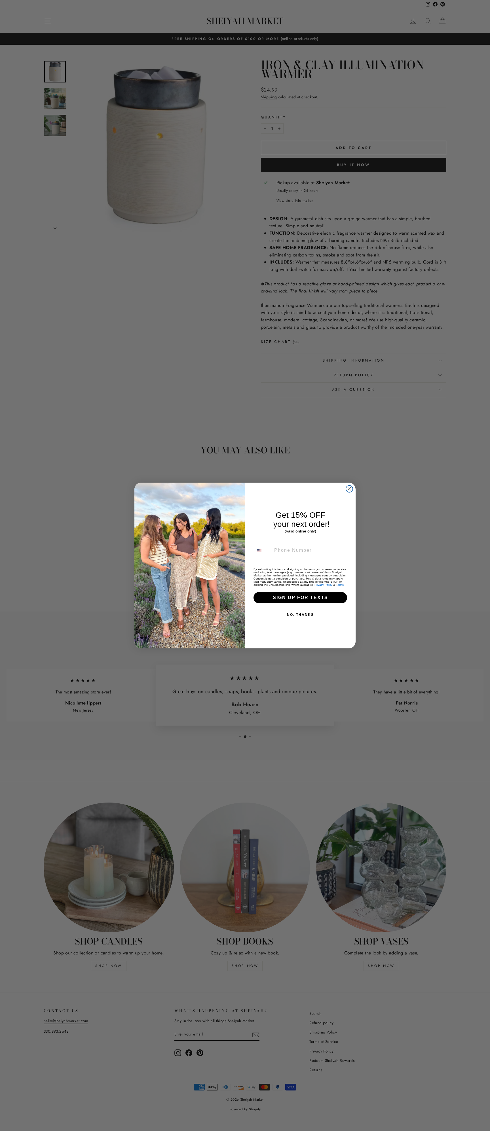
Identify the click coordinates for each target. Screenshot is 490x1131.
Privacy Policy (323, 584)
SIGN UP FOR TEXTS (300, 597)
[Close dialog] (349, 488)
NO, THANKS (300, 615)
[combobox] (262, 550)
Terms (340, 584)
